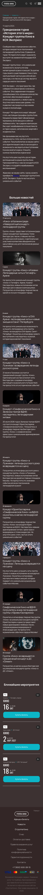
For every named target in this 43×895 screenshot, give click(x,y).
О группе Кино (21, 829)
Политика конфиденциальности (21, 851)
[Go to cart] (35, 3)
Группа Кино (9, 3)
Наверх (37, 810)
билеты (16, 175)
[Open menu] (39, 4)
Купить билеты (21, 715)
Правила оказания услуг (21, 844)
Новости (21, 824)
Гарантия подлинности (21, 857)
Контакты (21, 862)
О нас (21, 834)
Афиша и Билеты (21, 819)
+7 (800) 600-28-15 (21, 867)
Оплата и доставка (21, 839)
